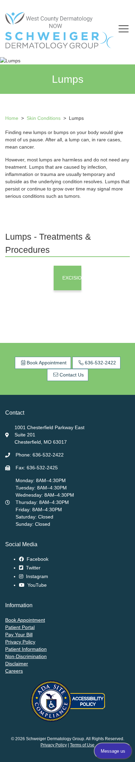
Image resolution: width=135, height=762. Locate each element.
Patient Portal (20, 627)
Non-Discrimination (26, 656)
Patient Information (26, 649)
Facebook (36, 559)
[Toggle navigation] (123, 29)
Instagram (36, 576)
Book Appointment (45, 362)
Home (11, 118)
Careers (14, 671)
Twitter (32, 567)
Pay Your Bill (19, 634)
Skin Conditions (44, 118)
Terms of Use (82, 745)
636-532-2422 (99, 362)
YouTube (36, 585)
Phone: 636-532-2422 (40, 455)
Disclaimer (16, 663)
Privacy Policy (20, 642)
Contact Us (71, 375)
